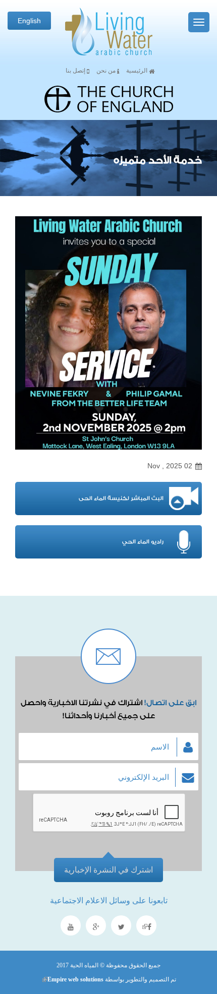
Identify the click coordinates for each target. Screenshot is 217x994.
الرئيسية (137, 70)
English (29, 21)
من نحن (106, 70)
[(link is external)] (146, 926)
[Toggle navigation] (198, 22)
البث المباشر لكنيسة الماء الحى (121, 498)
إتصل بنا (76, 70)
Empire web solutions (72, 979)
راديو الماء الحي (143, 541)
